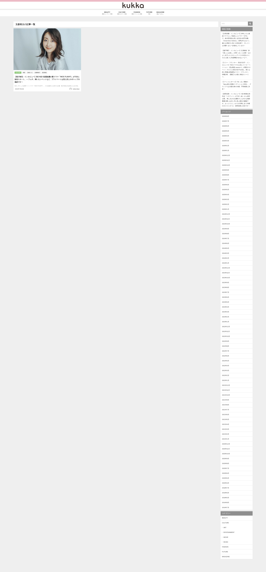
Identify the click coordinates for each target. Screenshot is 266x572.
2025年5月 (225, 189)
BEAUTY (225, 518)
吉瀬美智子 (37, 72)
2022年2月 (225, 375)
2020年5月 (225, 478)
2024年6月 (225, 243)
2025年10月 (226, 165)
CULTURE (18, 72)
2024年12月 (226, 214)
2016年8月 (225, 502)
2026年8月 (225, 116)
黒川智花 (44, 72)
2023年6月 (225, 297)
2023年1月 (225, 322)
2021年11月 (226, 390)
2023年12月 (226, 268)
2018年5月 (225, 497)
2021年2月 (225, 434)
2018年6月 (225, 493)
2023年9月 (225, 282)
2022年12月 (226, 326)
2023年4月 (225, 307)
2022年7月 (225, 351)
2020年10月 (226, 454)
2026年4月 (225, 136)
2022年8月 (225, 346)
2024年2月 (225, 258)
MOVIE (226, 537)
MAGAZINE (226, 556)
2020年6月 (225, 473)
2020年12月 (226, 444)
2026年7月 (225, 121)
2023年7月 (225, 292)
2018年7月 (225, 488)
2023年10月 (226, 277)
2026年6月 (225, 126)
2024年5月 (225, 248)
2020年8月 (225, 463)
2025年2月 (225, 204)
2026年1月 (225, 150)
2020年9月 (225, 458)
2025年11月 (226, 160)
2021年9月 (225, 400)
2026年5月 (225, 131)
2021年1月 (225, 439)
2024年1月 (225, 263)
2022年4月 (225, 365)
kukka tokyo (76, 89)
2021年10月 (226, 395)
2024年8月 (225, 233)
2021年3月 (225, 429)
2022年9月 (225, 341)
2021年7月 (225, 409)
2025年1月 (225, 209)
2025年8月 (225, 175)
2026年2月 (225, 145)
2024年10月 (226, 224)
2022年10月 (226, 336)
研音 (24, 72)
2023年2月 (225, 317)
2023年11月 (226, 273)
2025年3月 (225, 199)
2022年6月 (225, 356)
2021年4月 (225, 424)
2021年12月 (226, 385)
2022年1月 (225, 380)
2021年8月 (225, 405)
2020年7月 (225, 468)
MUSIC (226, 542)
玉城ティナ (30, 72)
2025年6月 (225, 185)
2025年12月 (226, 155)
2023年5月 (225, 302)
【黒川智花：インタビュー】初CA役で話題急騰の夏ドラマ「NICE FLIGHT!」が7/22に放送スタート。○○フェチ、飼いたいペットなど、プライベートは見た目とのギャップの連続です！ (47, 79)
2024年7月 (225, 238)
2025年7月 (225, 180)
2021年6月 (225, 414)
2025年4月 (225, 194)
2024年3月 (225, 253)
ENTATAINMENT (229, 532)
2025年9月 (225, 170)
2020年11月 (226, 449)
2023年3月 (225, 312)
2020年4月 (225, 483)
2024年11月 (226, 219)
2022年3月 (225, 370)
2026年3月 (225, 141)
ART (225, 527)
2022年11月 (226, 331)
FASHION (225, 547)
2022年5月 (225, 361)
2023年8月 (225, 287)
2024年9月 (225, 229)
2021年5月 (225, 419)
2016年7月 (225, 507)
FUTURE (225, 552)
